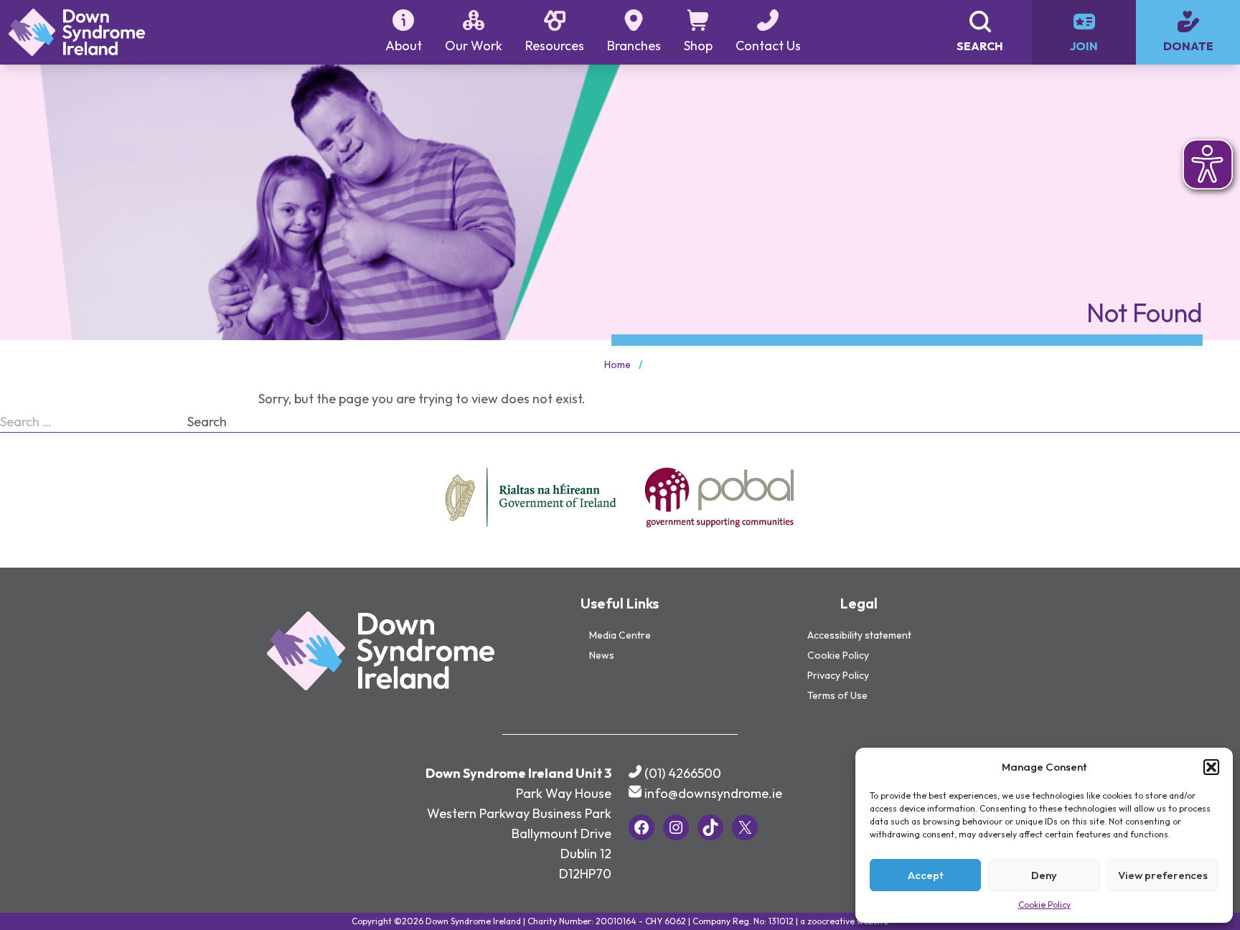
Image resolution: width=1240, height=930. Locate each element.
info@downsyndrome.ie (713, 793)
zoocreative (831, 921)
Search (207, 421)
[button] (1211, 767)
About (403, 45)
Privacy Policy (838, 675)
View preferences (1163, 875)
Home (617, 364)
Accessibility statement (859, 635)
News (601, 655)
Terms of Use (837, 695)
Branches (634, 45)
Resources (554, 45)
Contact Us (768, 45)
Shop (698, 45)
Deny (1044, 875)
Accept (926, 875)
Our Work (473, 45)
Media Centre (620, 635)
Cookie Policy (1044, 904)
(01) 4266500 (682, 773)
